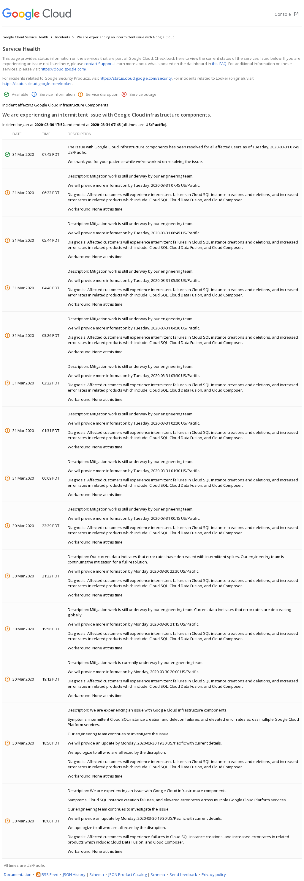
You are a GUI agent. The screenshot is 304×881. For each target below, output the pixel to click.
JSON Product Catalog (127, 874)
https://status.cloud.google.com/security (136, 78)
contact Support (98, 63)
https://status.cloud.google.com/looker (37, 83)
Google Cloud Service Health (25, 37)
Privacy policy (214, 874)
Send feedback (183, 874)
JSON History (74, 874)
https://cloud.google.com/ (63, 69)
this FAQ (219, 63)
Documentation (17, 874)
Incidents (62, 37)
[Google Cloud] (36, 14)
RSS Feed (50, 874)
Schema (96, 874)
